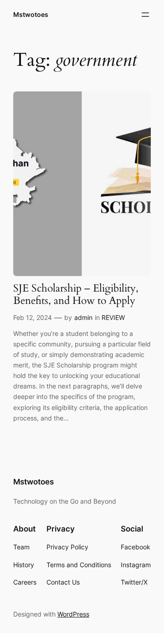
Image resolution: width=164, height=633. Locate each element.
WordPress (73, 614)
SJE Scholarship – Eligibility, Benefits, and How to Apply (75, 294)
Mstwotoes (30, 14)
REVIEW (113, 317)
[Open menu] (145, 14)
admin (83, 317)
